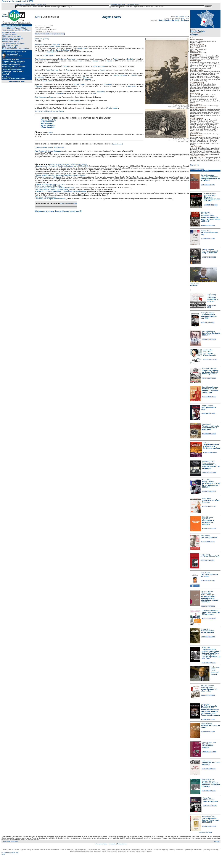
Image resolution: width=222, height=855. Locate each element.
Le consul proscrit (215, 673)
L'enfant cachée (209, 355)
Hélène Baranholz (48, 127)
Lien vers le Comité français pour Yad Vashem (49, 111)
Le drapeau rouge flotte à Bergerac (212, 299)
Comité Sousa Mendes (210, 387)
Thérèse (95, 61)
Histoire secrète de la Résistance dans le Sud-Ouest (210, 427)
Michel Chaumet (207, 517)
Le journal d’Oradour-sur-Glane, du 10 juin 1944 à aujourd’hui (210, 372)
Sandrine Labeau (208, 463)
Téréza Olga (215, 667)
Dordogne (194, 34)
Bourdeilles (57, 44)
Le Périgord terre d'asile (210, 556)
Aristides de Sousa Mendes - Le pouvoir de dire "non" (210, 390)
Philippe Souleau (208, 249)
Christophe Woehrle (207, 313)
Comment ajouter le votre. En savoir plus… (50, 147)
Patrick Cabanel (206, 724)
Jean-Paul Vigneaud (209, 368)
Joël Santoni (194, 284)
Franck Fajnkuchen (209, 816)
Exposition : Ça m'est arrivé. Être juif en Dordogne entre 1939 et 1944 (62, 166)
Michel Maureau (207, 744)
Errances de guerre (210, 801)
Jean (80, 61)
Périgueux (87, 79)
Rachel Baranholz (120, 75)
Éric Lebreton (205, 535)
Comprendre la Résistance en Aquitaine (208, 522)
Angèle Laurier (40, 44)
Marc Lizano (207, 351)
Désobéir (193, 285)
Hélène (109, 61)
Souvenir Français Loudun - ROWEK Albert (52, 190)
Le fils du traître (207, 632)
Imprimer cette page (17, 81)
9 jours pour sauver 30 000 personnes (211, 613)
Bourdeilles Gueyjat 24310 (169, 20)
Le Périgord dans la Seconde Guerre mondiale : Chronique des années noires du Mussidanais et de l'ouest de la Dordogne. (210, 710)
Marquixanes (39, 77)
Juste (37, 17)
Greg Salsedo (208, 353)
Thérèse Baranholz (48, 120)
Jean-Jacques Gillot (209, 742)
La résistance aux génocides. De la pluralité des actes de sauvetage (209, 599)
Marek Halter (206, 498)
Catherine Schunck (208, 687)
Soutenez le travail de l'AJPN (17, 1)
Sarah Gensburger (207, 594)
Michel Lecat (211, 296)
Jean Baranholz (47, 123)
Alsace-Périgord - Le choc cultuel (209, 690)
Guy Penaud (206, 424)
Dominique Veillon (210, 195)
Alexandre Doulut (208, 461)
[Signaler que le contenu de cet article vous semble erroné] (58, 211)
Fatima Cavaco (213, 669)
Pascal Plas (205, 212)
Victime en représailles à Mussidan (48, 186)
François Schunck (207, 686)
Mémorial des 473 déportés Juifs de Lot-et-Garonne (211, 466)
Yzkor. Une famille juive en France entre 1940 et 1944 (210, 820)
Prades (65, 66)
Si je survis (194, 165)
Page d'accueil (5, 15)
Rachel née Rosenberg (66, 59)
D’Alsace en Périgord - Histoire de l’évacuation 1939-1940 (211, 784)
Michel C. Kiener (207, 214)
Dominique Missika (210, 193)
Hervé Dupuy (211, 294)
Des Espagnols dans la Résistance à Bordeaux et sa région (211, 446)
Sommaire (38, 39)
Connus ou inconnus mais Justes (48, 177)
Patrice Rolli (206, 647)
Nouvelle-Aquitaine (198, 31)
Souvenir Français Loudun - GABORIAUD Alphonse (55, 188)
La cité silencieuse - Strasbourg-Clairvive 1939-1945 (209, 316)
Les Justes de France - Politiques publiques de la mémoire (210, 178)
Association (112, 844)
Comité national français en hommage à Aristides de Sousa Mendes (60, 175)
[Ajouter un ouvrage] (205, 832)
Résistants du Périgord (207, 746)
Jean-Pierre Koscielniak (210, 251)
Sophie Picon (206, 231)
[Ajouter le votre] (117, 144)
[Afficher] (46, 39)
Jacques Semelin (207, 405)
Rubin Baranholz (41, 59)
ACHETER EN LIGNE (197, 169)
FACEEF (206, 443)
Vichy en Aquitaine (209, 253)
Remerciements (122, 844)
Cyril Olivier (206, 519)
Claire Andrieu (206, 593)
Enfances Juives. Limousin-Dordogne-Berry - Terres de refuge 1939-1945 (210, 218)
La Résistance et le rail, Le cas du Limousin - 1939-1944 (211, 485)
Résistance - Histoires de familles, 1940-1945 (212, 199)
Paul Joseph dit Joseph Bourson (48, 151)
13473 (187, 16)
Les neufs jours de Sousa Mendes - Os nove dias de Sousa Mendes (61, 191)
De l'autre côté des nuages (46, 197)
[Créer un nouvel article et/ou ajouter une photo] (50, 34)
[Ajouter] (50, 132)
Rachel (129, 59)
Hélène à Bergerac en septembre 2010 (50, 184)
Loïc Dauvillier (208, 350)
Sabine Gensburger (207, 175)
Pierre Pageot (205, 554)
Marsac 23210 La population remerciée (51, 199)
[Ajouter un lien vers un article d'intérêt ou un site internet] (68, 164)
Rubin (115, 59)
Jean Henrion (205, 573)
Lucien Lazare (207, 761)
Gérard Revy (205, 629)
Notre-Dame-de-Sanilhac (60, 50)
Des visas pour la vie (209, 537)
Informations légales (101, 844)
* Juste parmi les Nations (10, 841)
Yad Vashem (180, 16)
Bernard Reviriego (208, 331)
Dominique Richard (207, 631)
